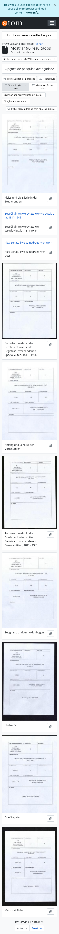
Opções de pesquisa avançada (28, 69)
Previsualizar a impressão (20, 78)
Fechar (38, 44)
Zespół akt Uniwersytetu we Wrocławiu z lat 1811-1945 (29, 215)
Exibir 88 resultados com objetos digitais (33, 108)
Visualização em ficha (17, 87)
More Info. (32, 12)
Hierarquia (49, 78)
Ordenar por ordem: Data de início (22, 94)
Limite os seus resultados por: (29, 35)
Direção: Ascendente (15, 101)
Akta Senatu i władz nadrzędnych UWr (28, 242)
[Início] (13, 23)
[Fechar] (55, 4)
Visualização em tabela (44, 87)
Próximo (36, 928)
